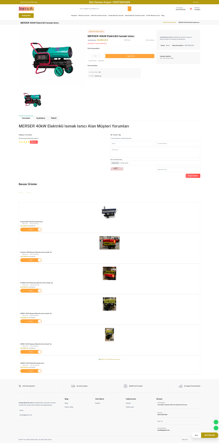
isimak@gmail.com (26, 415)
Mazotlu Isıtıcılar (83, 15)
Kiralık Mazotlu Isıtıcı (153, 15)
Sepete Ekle (130, 56)
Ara (196, 435)
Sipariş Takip (69, 407)
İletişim (97, 403)
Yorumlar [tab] (26, 118)
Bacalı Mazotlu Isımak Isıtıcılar (135, 15)
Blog (162, 15)
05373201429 (209, 435)
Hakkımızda (130, 407)
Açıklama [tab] (40, 118)
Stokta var (98, 76)
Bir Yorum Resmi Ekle (116, 159)
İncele (31, 229)
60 (100, 72)
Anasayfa (74, 15)
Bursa (21, 410)
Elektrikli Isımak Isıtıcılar (99, 15)
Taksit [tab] (53, 118)
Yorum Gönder (193, 176)
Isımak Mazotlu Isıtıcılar (116, 15)
